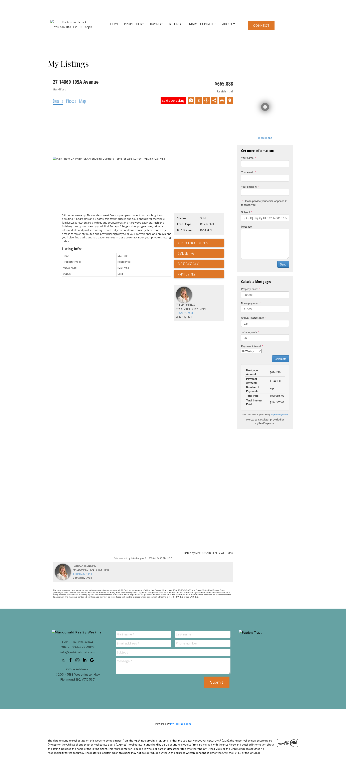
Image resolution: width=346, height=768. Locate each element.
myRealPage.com (279, 414)
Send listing (186, 253)
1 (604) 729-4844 (184, 313)
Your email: (247, 172)
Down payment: (250, 303)
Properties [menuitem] (133, 24)
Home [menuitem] (114, 24)
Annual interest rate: (253, 317)
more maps (265, 138)
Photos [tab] (71, 101)
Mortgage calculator (201, 263)
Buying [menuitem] (155, 24)
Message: (246, 226)
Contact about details (193, 242)
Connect (261, 26)
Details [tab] (58, 101)
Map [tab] (82, 101)
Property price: (249, 289)
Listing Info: (72, 248)
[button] (261, 25)
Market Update (201, 24)
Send (283, 264)
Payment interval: (251, 346)
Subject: (246, 212)
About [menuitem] (227, 24)
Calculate (281, 359)
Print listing (186, 274)
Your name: (247, 158)
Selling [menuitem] (175, 24)
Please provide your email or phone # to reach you (264, 203)
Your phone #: (249, 186)
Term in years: (249, 332)
